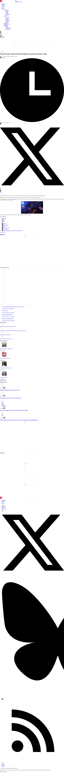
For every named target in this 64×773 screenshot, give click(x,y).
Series (7, 12)
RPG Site (3, 765)
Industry (3, 7)
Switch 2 (7, 19)
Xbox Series (8, 17)
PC (2, 385)
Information (6, 25)
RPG (4, 221)
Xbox (3, 5)
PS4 (2, 402)
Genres (7, 13)
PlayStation (4, 4)
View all (7, 267)
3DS (2, 51)
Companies (8, 14)
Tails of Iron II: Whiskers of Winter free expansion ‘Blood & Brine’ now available (14, 410)
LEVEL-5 (2, 234)
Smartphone (8, 20)
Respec (3, 764)
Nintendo (3, 6)
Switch (7, 18)
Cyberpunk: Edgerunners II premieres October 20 (6, 338)
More (3, 8)
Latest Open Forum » (3, 380)
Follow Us (7, 28)
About (7, 26)
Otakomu (4, 216)
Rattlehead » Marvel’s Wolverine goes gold (5, 358)
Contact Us (4, 506)
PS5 (6, 16)
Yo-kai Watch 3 (5, 229)
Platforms (7, 10)
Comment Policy (8, 27)
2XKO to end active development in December (5, 334)
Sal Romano (3, 57)
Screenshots (6, 23)
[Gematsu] (7, 1)
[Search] (0, 31)
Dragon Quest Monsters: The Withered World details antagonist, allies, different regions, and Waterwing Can (13, 330)
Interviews (7, 22)
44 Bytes (5, 771)
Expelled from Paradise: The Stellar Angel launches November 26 (8, 326)
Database (5, 9)
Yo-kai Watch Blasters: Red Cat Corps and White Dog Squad (13, 230)
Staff (3, 508)
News (3, 3)
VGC (3, 766)
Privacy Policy (8, 29)
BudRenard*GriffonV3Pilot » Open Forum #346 (6, 348)
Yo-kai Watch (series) (6, 227)
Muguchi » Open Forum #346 (3, 377)
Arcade (7, 21)
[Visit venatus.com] (41, 212)
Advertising (4, 507)
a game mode (14, 199)
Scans (4, 226)
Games (7, 11)
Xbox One (3, 405)
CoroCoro (4, 223)
